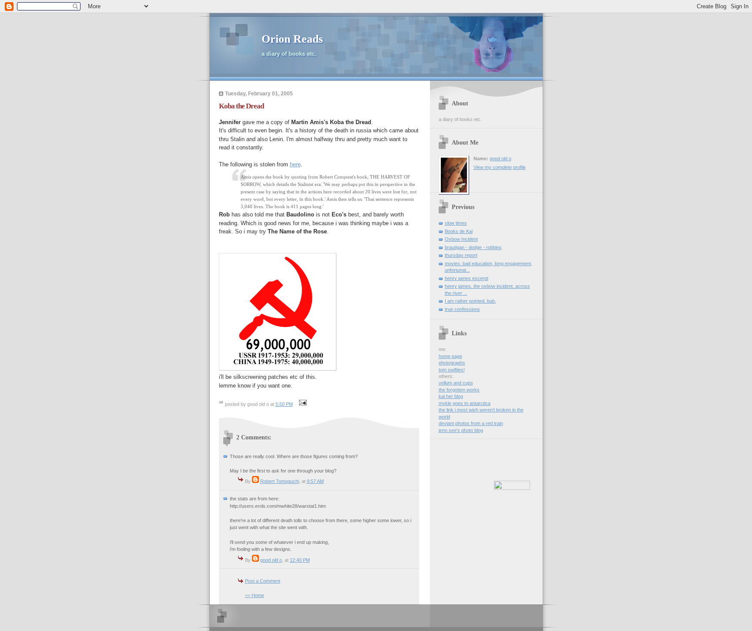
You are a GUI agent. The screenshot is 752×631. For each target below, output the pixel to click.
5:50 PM (284, 404)
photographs (452, 362)
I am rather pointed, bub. (470, 301)
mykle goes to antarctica (464, 403)
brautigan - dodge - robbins (473, 247)
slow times (456, 223)
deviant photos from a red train (471, 423)
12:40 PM (300, 560)
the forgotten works (459, 389)
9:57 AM (315, 481)
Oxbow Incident (461, 239)
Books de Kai (459, 231)
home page (450, 356)
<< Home (254, 595)
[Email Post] (302, 404)
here (295, 164)
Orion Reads (292, 39)
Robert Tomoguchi (279, 481)
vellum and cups (456, 382)
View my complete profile (499, 167)
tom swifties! (452, 369)
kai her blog (451, 396)
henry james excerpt (466, 278)
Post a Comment (262, 581)
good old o (271, 560)
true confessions (462, 309)
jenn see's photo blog (461, 430)
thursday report (461, 255)
